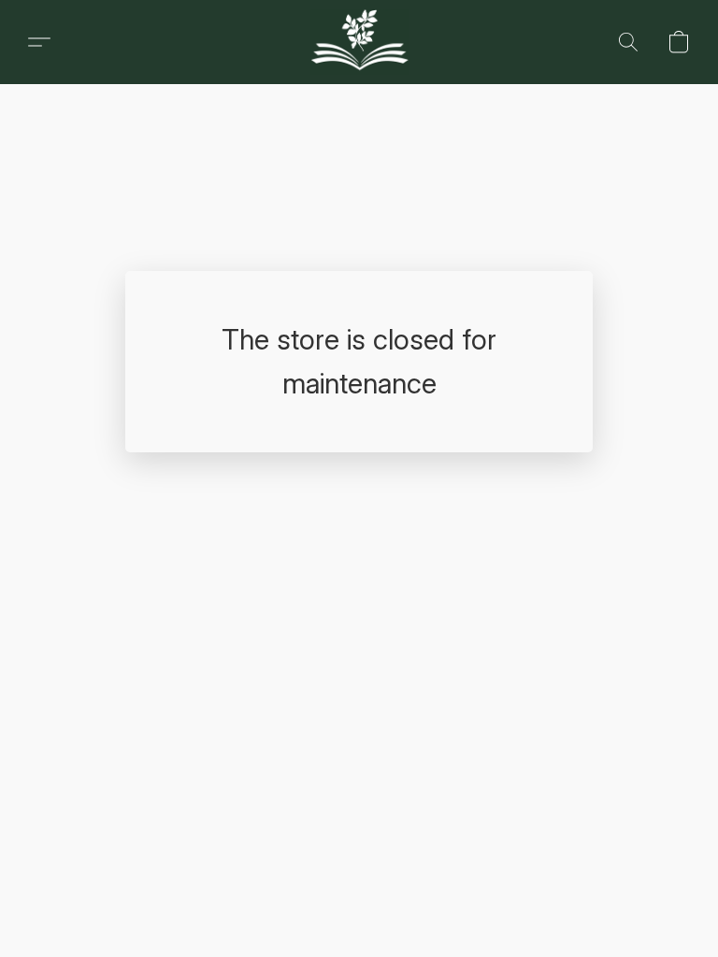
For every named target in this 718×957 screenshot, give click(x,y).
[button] (39, 42)
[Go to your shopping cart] (678, 42)
